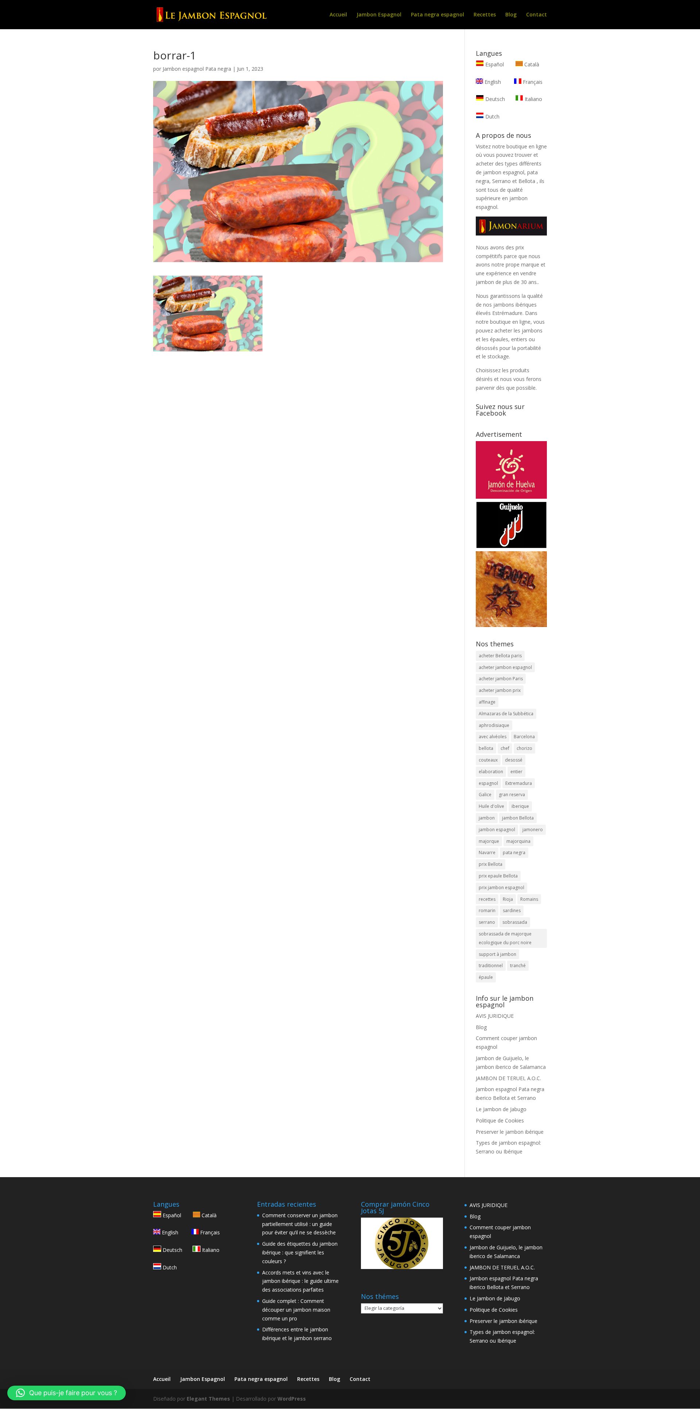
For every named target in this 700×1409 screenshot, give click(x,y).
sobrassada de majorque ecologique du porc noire (505, 938)
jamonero (532, 829)
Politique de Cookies (500, 1120)
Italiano (532, 99)
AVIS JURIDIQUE (495, 1015)
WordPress (291, 1398)
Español (494, 64)
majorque (489, 841)
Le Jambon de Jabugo (501, 1109)
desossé (513, 760)
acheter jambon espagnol (505, 667)
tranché (518, 965)
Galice (485, 794)
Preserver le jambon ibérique (510, 1131)
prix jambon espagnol (501, 887)
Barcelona (524, 736)
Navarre (487, 852)
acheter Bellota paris (500, 656)
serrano (487, 922)
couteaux (488, 760)
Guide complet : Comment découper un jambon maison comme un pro (296, 1309)
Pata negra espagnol (437, 15)
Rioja (508, 899)
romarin (487, 910)
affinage (487, 702)
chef (505, 748)
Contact (536, 15)
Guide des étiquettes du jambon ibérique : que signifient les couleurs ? (300, 1252)
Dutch (491, 116)
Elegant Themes (208, 1398)
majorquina (518, 841)
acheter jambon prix (500, 690)
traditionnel (491, 965)
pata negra (514, 852)
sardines (512, 910)
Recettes (485, 15)
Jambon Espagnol (379, 15)
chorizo (524, 748)
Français (531, 81)
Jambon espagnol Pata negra (197, 68)
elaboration (491, 771)
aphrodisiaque (494, 725)
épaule (486, 977)
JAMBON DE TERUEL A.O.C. (508, 1078)
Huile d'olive (491, 806)
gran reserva (512, 794)
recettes (487, 899)
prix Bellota (490, 864)
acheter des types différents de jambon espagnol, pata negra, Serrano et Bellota (508, 172)
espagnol (488, 783)
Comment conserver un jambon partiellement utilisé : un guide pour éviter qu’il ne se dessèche (300, 1224)
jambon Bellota (518, 818)
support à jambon (497, 954)
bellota (486, 748)
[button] (66, 1393)
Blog (511, 15)
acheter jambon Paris (501, 679)
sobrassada (514, 922)
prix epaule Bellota (498, 876)
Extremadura (518, 783)
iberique (520, 806)
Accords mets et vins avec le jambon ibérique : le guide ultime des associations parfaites (300, 1281)
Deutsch (494, 99)
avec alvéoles (492, 736)
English (492, 81)
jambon (487, 818)
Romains (529, 899)
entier (516, 771)
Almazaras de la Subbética (506, 714)
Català (531, 64)
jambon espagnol (497, 829)
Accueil (338, 15)
